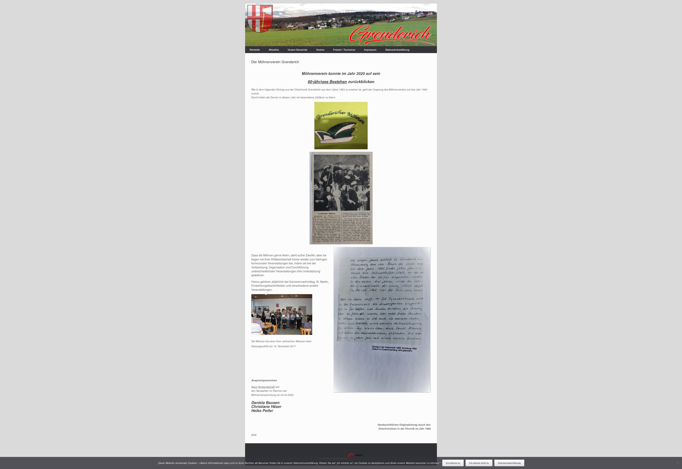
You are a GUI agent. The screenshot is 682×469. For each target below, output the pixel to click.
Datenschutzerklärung (397, 49)
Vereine (320, 49)
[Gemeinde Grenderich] (341, 25)
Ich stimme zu (453, 463)
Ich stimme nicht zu (479, 463)
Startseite (255, 49)
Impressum (370, 49)
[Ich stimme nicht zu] (677, 463)
